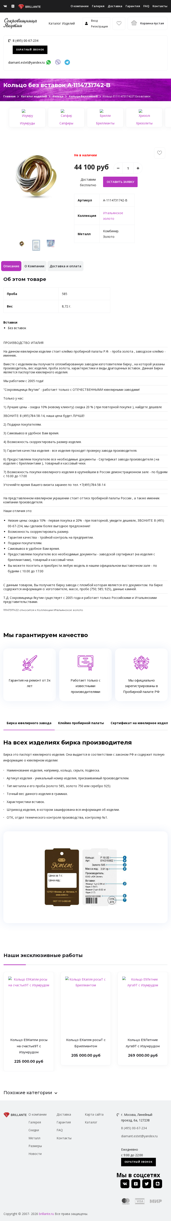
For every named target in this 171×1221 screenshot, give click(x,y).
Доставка (115, 6)
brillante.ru (46, 1214)
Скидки (33, 1130)
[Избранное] (118, 23)
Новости (35, 1154)
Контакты (160, 6)
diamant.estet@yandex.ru (26, 62)
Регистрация (99, 26)
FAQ (146, 6)
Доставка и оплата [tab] (65, 266)
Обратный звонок (30, 49)
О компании (80, 6)
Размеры (35, 1146)
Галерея (98, 6)
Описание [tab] (11, 266)
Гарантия (133, 6)
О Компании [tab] (34, 266)
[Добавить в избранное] (159, 153)
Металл (34, 1138)
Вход (94, 21)
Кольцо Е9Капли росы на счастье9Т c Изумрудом (28, 1046)
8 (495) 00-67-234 (25, 40)
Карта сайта (94, 1114)
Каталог (91, 1122)
